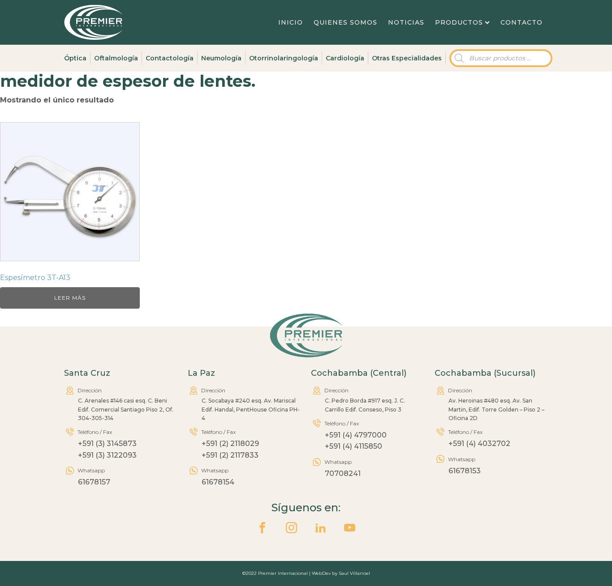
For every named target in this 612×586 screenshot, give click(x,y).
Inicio (290, 22)
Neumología (221, 58)
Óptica (75, 58)
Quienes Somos (345, 22)
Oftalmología (116, 58)
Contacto (521, 22)
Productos (459, 22)
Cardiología (345, 58)
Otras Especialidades (407, 58)
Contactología (170, 58)
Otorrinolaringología (283, 58)
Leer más (70, 297)
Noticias (406, 22)
